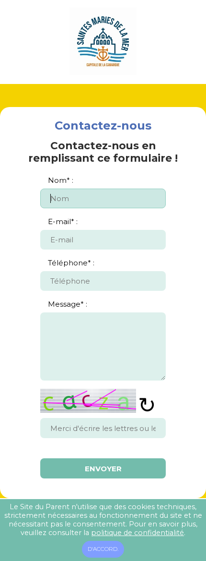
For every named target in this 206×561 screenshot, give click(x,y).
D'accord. (103, 549)
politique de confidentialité (137, 532)
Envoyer (103, 468)
